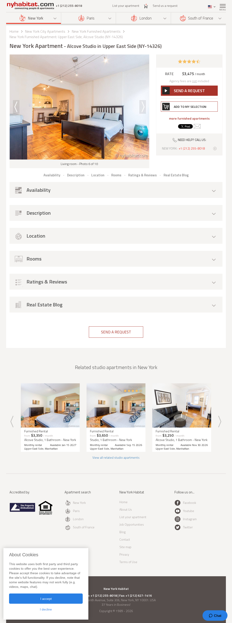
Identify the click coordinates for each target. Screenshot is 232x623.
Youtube (188, 510)
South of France (200, 18)
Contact (124, 539)
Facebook (189, 502)
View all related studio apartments (116, 457)
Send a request (116, 332)
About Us (125, 509)
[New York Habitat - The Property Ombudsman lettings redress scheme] (23, 510)
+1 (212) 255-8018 (69, 5)
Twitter (188, 527)
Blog (122, 531)
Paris (90, 18)
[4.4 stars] (189, 61)
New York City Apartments (45, 31)
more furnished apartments (189, 118)
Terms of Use (128, 561)
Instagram (190, 519)
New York (35, 18)
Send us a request (165, 5)
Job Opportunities (131, 524)
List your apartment (125, 5)
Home (14, 31)
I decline (46, 609)
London (145, 18)
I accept (46, 599)
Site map (125, 546)
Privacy (124, 554)
